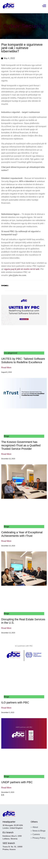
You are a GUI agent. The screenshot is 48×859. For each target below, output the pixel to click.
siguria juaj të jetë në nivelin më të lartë (21, 269)
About (35, 827)
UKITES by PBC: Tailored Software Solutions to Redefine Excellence (23, 360)
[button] (2, 286)
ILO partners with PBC (15, 702)
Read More (6, 367)
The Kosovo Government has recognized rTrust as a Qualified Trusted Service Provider (20, 445)
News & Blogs (39, 831)
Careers (36, 834)
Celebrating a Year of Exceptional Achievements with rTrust (21, 534)
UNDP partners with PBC (17, 782)
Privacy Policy (39, 838)
